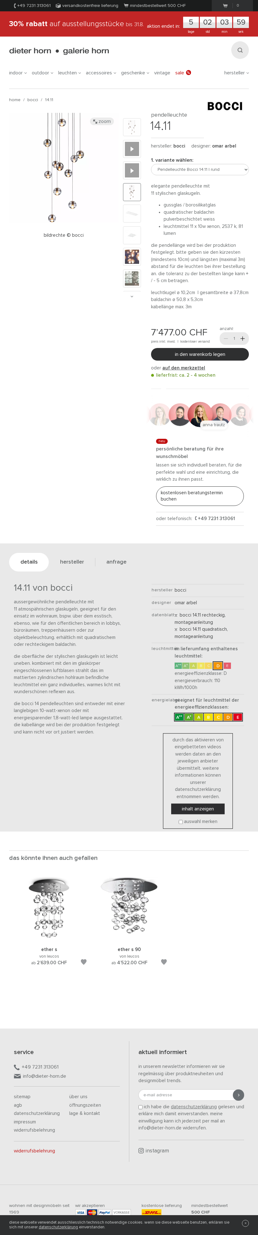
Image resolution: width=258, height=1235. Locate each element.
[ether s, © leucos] (49, 938)
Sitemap (22, 1096)
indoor (16, 72)
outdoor (40, 72)
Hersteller (234, 72)
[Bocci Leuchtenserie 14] (132, 149)
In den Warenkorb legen (200, 354)
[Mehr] (242, 338)
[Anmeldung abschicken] (238, 1095)
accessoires (99, 72)
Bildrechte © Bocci (64, 235)
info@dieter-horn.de (44, 1076)
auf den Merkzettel (183, 368)
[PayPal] (104, 1212)
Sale (179, 72)
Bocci (32, 100)
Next (132, 296)
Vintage (162, 72)
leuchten (67, 72)
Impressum (25, 1122)
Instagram (157, 1151)
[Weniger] (226, 338)
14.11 (49, 100)
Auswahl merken (200, 821)
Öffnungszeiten (85, 1105)
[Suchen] (240, 50)
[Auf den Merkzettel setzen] (83, 963)
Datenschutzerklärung (37, 1113)
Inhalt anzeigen (198, 809)
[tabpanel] (49, 929)
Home (14, 100)
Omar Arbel (224, 146)
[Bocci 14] (132, 170)
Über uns (78, 1096)
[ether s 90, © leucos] (129, 938)
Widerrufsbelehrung (34, 1130)
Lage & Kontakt (84, 1113)
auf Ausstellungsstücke (76, 24)
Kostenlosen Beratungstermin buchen (192, 496)
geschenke (133, 72)
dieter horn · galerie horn (59, 51)
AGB (18, 1105)
